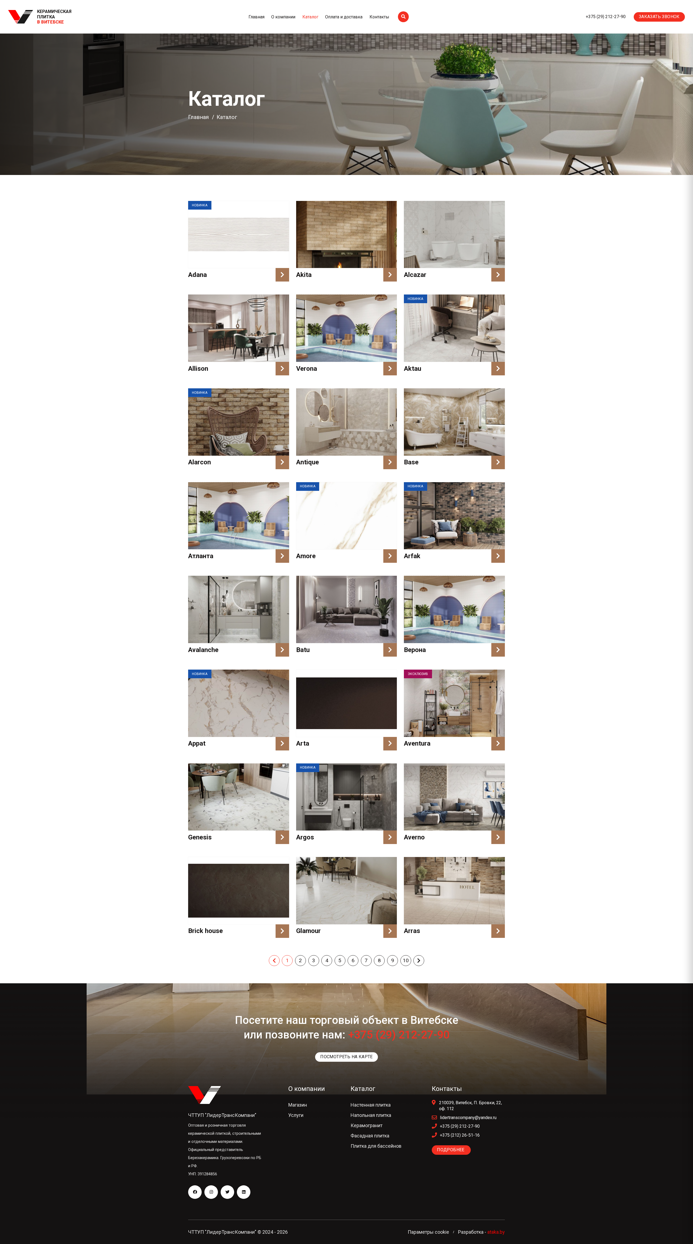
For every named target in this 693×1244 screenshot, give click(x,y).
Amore (306, 556)
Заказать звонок (659, 16)
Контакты (379, 16)
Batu (303, 650)
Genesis (200, 837)
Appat (196, 743)
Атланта (200, 556)
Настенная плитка (371, 1105)
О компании (283, 16)
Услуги (295, 1115)
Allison (198, 368)
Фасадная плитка (370, 1136)
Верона (415, 650)
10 (406, 960)
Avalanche (203, 650)
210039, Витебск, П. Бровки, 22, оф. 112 (470, 1105)
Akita (304, 275)
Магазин (297, 1105)
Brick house (205, 931)
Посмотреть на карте (346, 1056)
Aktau (412, 368)
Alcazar (415, 275)
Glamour (308, 931)
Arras (412, 931)
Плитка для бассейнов (376, 1146)
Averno (414, 837)
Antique (307, 462)
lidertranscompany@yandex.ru (468, 1117)
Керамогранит (367, 1125)
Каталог (310, 16)
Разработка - (481, 1232)
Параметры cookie (428, 1232)
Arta (302, 743)
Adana (197, 275)
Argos (305, 837)
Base (411, 462)
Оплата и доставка (343, 16)
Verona (306, 368)
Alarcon (199, 462)
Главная (256, 16)
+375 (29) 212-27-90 (606, 16)
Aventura (417, 743)
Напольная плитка (371, 1115)
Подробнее (451, 1149)
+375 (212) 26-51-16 (460, 1135)
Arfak (412, 556)
